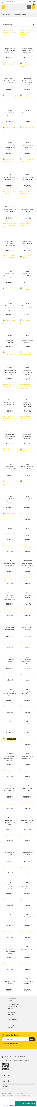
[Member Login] (29, 7)
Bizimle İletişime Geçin (27, 1103)
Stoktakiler (7, 20)
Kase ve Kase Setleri (19, 14)
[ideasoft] (8, 1105)
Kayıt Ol (32, 1039)
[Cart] (33, 7)
